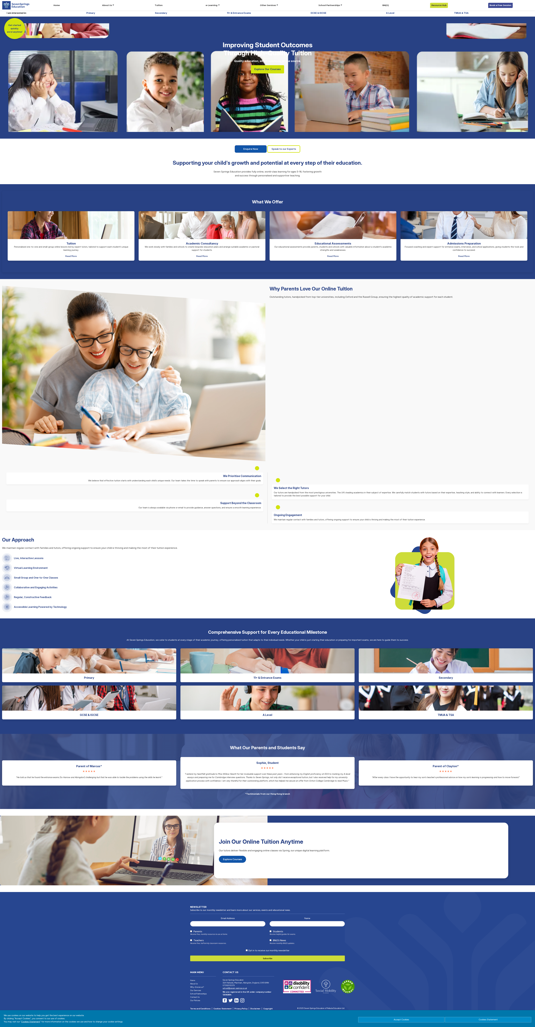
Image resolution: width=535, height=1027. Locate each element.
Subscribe (267, 958)
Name (307, 918)
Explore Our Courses (267, 69)
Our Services (195, 990)
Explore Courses (232, 859)
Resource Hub (439, 5)
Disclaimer (255, 1009)
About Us (107, 5)
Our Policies (195, 1000)
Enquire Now (250, 148)
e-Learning (211, 5)
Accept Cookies (401, 1019)
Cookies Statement (488, 1019)
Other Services (268, 5)
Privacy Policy (240, 1009)
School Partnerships (329, 5)
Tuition (159, 5)
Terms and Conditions (200, 1009)
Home (57, 5)
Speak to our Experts (284, 148)
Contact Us (195, 997)
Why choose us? (197, 987)
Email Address (228, 918)
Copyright (268, 1009)
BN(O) (385, 5)
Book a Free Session (500, 5)
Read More (71, 256)
